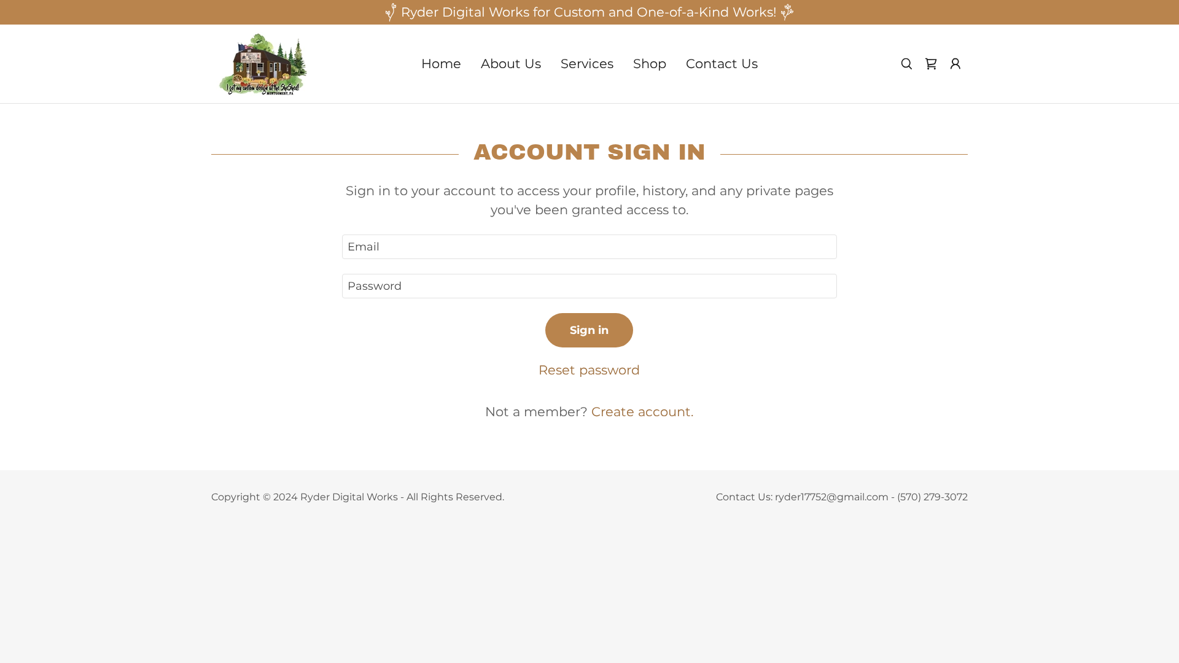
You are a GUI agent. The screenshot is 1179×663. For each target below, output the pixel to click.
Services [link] (587, 63)
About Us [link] (511, 63)
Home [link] (441, 63)
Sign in (589, 330)
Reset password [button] (589, 370)
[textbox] (589, 247)
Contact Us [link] (722, 63)
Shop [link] (649, 63)
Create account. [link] (642, 411)
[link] (263, 62)
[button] (955, 64)
